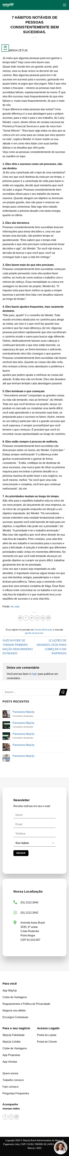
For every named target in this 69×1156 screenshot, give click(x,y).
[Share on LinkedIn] (48, 618)
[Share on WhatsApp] (20, 618)
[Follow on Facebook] (5, 1117)
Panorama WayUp (23, 711)
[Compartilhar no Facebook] (26, 618)
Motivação (47, 629)
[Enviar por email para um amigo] (37, 618)
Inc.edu (15, 606)
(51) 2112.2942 (29, 912)
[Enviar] (63, 692)
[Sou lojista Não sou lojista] (34, 844)
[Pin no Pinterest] (43, 618)
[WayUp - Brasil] (21, 5)
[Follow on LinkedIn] (16, 1117)
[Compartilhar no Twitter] (31, 618)
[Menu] (64, 5)
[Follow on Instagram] (11, 1117)
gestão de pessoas (34, 633)
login (34, 673)
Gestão (38, 629)
